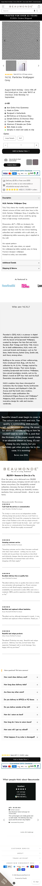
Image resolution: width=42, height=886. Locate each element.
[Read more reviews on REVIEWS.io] (21, 797)
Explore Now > (12, 165)
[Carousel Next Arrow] (37, 40)
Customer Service (20, 848)
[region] (21, 820)
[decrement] (6, 145)
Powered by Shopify (21, 878)
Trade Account (20, 858)
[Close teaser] (14, 883)
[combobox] (21, 11)
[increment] (36, 145)
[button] (34, 11)
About (20, 853)
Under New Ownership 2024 (20, 863)
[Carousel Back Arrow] (5, 40)
